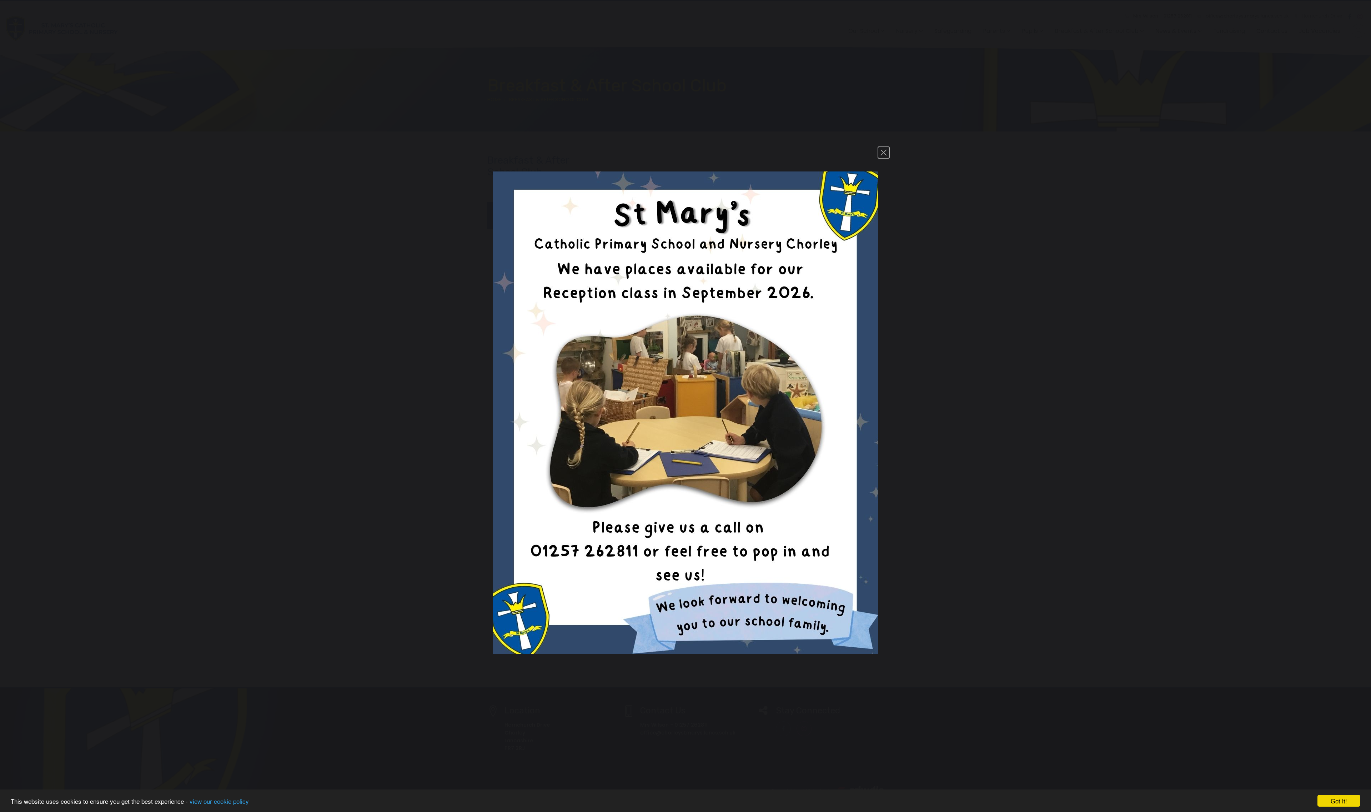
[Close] (884, 152)
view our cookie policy (219, 801)
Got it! (1339, 800)
